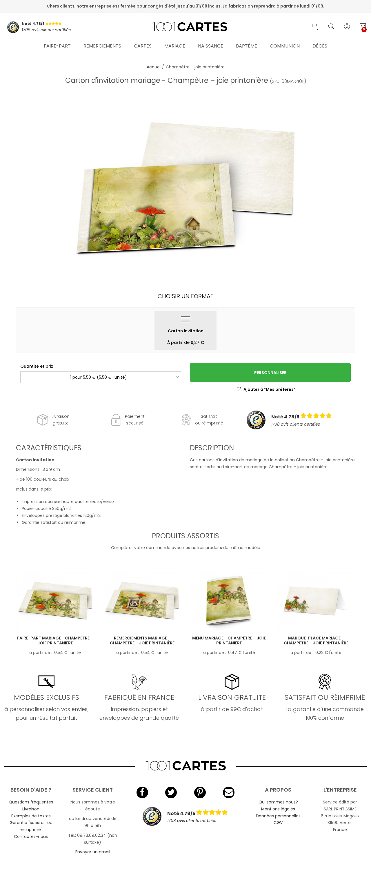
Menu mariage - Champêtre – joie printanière (229, 640)
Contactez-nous (31, 836)
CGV (278, 822)
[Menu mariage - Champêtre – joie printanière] (229, 601)
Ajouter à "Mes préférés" (269, 389)
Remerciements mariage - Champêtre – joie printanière (142, 640)
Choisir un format (186, 296)
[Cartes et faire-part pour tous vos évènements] (185, 27)
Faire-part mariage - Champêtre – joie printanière (55, 640)
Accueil (154, 67)
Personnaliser (270, 373)
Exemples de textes (31, 816)
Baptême (246, 46)
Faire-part (57, 46)
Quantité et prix (36, 366)
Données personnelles (278, 816)
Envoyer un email (92, 852)
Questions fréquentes (31, 802)
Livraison (30, 809)
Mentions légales (278, 809)
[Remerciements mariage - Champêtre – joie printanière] (142, 601)
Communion (285, 46)
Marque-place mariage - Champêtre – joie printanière (316, 640)
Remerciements (102, 46)
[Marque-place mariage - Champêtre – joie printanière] (316, 601)
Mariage (174, 46)
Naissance (210, 46)
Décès (319, 46)
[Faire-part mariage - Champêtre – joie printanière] (55, 601)
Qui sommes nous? (278, 802)
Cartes (143, 46)
